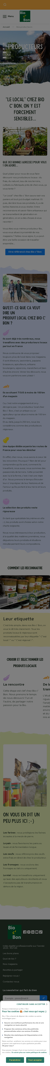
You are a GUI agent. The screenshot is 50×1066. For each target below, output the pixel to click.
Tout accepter (35, 1060)
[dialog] (25, 1033)
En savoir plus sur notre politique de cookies (29, 1052)
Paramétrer (15, 1060)
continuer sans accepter (31, 1004)
